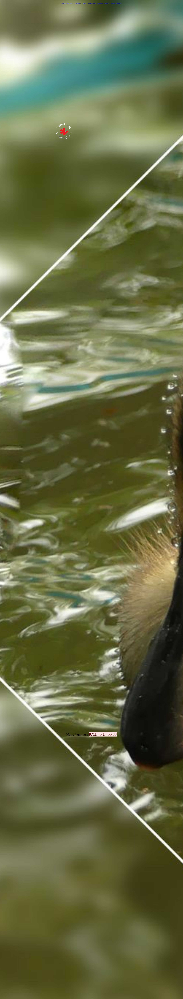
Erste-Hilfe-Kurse (92, 3)
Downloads (100, 3)
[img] (91, 499)
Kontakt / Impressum (115, 3)
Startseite (64, 3)
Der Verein (69, 3)
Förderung (77, 3)
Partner (84, 3)
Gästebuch (106, 3)
